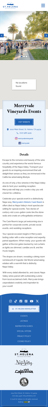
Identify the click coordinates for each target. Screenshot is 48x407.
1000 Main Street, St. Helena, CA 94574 (25, 129)
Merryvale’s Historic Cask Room (27, 202)
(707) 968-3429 (25, 133)
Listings (24, 321)
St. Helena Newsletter (25, 309)
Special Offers (24, 331)
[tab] (21, 56)
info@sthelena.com (29, 396)
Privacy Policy (24, 336)
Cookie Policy (24, 341)
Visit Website (24, 122)
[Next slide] (46, 35)
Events (24, 316)
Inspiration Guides (24, 326)
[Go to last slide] (2, 35)
